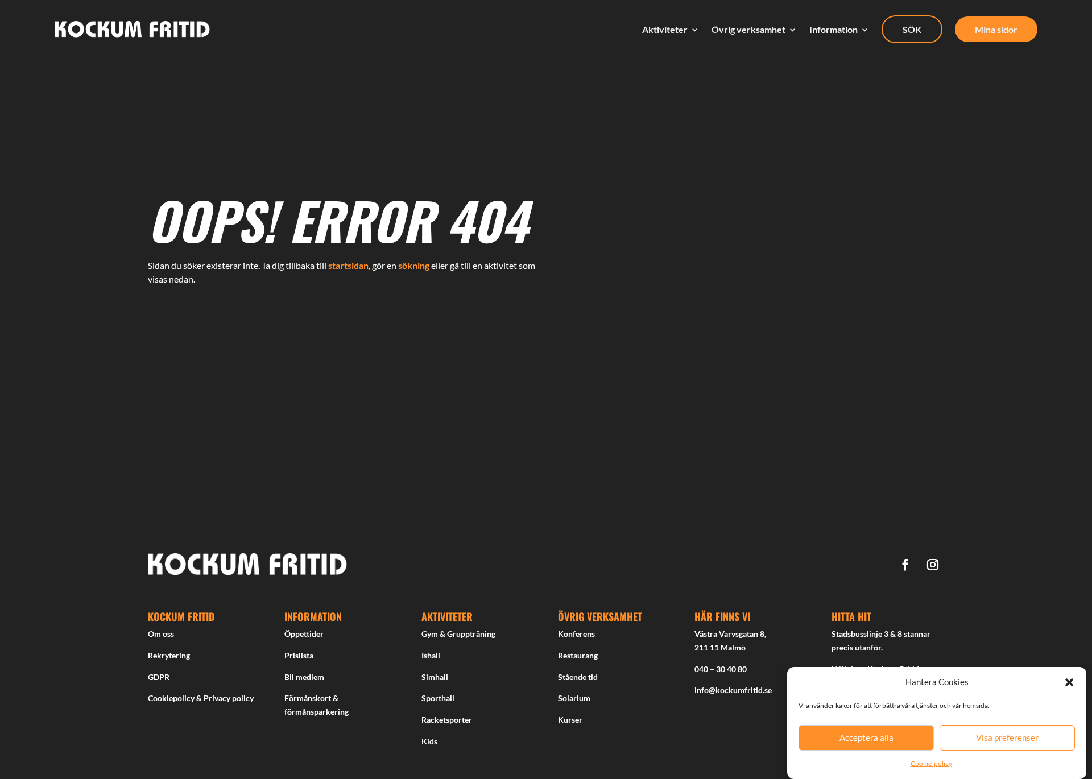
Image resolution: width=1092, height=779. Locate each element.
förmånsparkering (316, 711)
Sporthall (437, 698)
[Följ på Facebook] (905, 564)
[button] (1069, 682)
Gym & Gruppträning (458, 634)
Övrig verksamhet (748, 30)
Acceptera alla (866, 738)
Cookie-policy (931, 763)
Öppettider (304, 634)
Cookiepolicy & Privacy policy (201, 698)
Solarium (574, 698)
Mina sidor (996, 29)
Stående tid (578, 677)
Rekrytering (169, 655)
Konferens (576, 634)
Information (833, 30)
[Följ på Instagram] (932, 564)
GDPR (158, 677)
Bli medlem (304, 677)
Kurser (570, 719)
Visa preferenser (1007, 738)
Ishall (430, 655)
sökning (413, 265)
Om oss (161, 634)
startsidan (348, 265)
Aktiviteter (665, 30)
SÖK (912, 29)
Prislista (298, 655)
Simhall (434, 677)
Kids (429, 741)
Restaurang (578, 655)
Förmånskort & (311, 698)
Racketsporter (446, 719)
